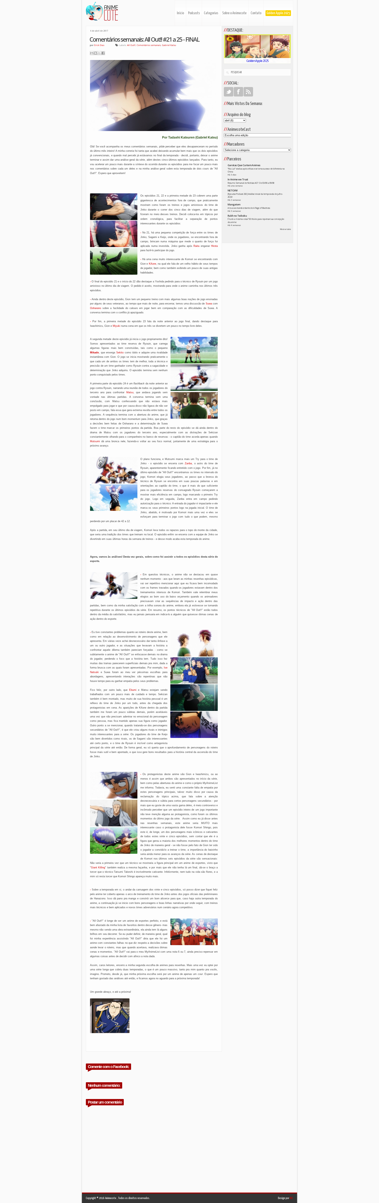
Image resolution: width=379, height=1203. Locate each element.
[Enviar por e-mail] (92, 53)
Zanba (188, 463)
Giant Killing (98, 867)
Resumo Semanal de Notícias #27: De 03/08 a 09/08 (251, 183)
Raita (196, 245)
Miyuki (116, 325)
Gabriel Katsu (169, 45)
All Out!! (131, 45)
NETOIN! (232, 190)
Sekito (120, 352)
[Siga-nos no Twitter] (228, 91)
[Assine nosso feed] (248, 91)
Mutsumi (95, 441)
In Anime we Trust (238, 179)
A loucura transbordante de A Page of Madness (249, 208)
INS (291, 1198)
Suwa (209, 303)
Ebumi (132, 689)
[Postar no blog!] (96, 53)
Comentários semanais (149, 45)
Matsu (129, 392)
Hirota (214, 245)
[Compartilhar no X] (99, 53)
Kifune (152, 263)
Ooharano (95, 308)
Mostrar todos (285, 229)
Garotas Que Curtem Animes (244, 165)
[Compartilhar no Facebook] (103, 53)
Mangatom (234, 204)
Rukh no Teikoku (237, 215)
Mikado (94, 352)
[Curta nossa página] (238, 91)
